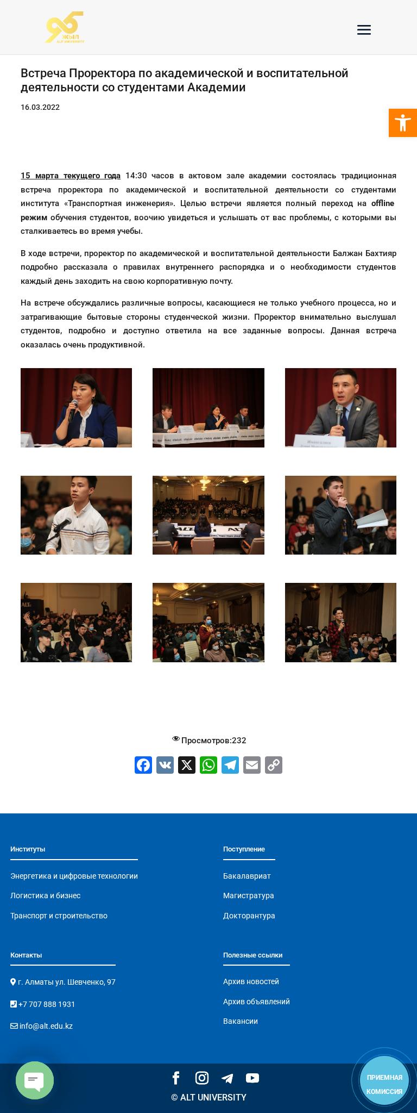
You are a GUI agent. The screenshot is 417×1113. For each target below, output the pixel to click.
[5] (208, 554)
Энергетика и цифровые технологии (74, 876)
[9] (340, 662)
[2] (208, 447)
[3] (340, 447)
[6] (340, 554)
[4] (76, 554)
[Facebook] (143, 766)
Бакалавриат (247, 876)
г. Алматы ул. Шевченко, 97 (66, 982)
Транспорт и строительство (59, 915)
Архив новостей (251, 981)
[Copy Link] (274, 766)
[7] (76, 662)
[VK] (165, 766)
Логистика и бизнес (45, 895)
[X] (187, 766)
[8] (208, 662)
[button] (403, 123)
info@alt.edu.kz (45, 1026)
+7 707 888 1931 (46, 1004)
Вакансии (240, 1021)
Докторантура (249, 915)
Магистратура (248, 895)
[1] (76, 447)
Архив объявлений (256, 1001)
